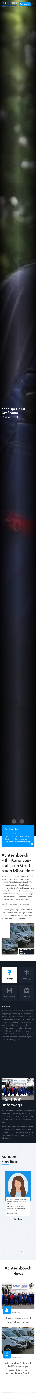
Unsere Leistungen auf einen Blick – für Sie (18, 1320)
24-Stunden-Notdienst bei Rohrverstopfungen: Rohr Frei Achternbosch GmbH (18, 1368)
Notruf (25, 4)
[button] (22, 821)
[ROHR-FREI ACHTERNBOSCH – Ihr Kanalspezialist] (9, 4)
